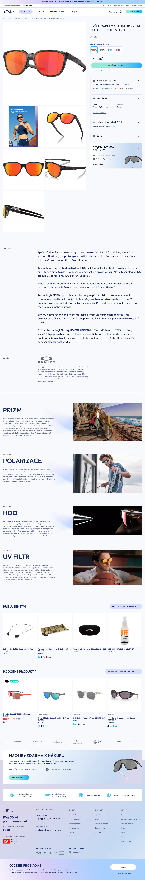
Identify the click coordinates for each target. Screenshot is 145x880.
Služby (39, 12)
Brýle (9, 18)
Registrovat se (19, 777)
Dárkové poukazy (136, 5)
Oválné (26, 18)
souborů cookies (71, 872)
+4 (118, 726)
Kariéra (127, 5)
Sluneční (17, 18)
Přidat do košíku (118, 65)
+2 (84, 724)
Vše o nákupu (107, 5)
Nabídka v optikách (57, 12)
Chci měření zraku (134, 11)
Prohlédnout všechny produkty (122, 671)
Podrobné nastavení (123, 873)
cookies (20, 870)
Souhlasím (123, 867)
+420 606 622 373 (26, 5)
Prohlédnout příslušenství (124, 606)
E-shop (24, 12)
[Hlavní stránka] (9, 11)
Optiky (72, 12)
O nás (114, 5)
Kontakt (120, 5)
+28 (49, 657)
